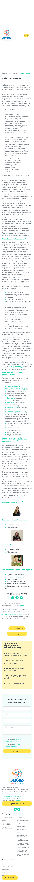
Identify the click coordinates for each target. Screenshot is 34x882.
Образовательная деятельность (22, 836)
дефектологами (6, 798)
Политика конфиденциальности (23, 840)
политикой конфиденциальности (12, 740)
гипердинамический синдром (16, 389)
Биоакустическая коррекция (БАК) (6, 824)
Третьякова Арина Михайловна (14, 520)
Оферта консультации (23, 847)
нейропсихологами (7, 796)
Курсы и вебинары (7, 863)
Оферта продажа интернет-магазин (22, 851)
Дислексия (11, 398)
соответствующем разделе (13, 614)
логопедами (17, 796)
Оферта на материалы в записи (23, 855)
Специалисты (14, 73)
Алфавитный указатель (23, 820)
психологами (15, 795)
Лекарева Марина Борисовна (13, 545)
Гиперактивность (13, 386)
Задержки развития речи (16, 412)
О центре (19, 823)
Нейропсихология (7, 817)
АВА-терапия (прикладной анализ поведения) (7, 829)
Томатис (18, 800)
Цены (18, 832)
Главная (4, 73)
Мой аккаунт (5, 869)
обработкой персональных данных (12, 745)
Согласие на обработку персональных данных (23, 844)
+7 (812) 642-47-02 (17, 593)
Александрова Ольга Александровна (17, 570)
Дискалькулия (12, 407)
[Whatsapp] (12, 597)
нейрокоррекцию (17, 367)
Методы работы (21, 829)
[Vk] (21, 597)
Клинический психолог (15, 577)
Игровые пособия (7, 866)
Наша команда (21, 826)
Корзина (4, 872)
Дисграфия (11, 402)
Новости (19, 817)
